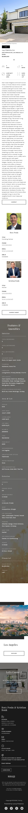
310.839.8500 (6, 733)
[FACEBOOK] (11, 808)
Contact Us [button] (14, 691)
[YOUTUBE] (21, 808)
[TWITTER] (16, 808)
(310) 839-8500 (7, 245)
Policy (20, 800)
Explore (14, 653)
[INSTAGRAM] (6, 808)
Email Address (6, 763)
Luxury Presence (18, 804)
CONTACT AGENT (14, 312)
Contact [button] (14, 202)
